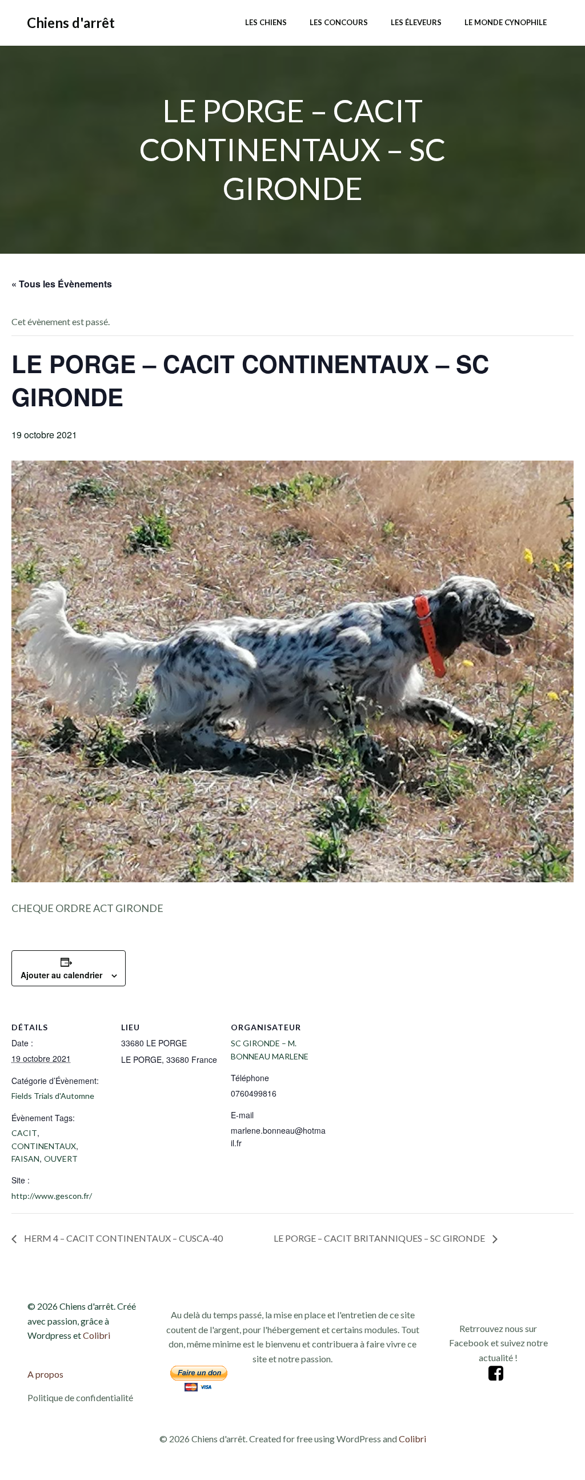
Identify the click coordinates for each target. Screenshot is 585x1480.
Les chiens (266, 22)
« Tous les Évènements (61, 283)
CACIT (24, 1133)
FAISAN (25, 1158)
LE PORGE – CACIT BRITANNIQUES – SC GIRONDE (380, 1238)
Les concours (339, 22)
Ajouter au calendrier (61, 975)
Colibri (96, 1335)
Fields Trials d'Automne (52, 1096)
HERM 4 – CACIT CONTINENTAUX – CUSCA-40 (122, 1238)
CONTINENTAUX (43, 1146)
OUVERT (61, 1158)
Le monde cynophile (505, 22)
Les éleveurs (416, 22)
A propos (45, 1374)
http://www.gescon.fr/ (51, 1196)
